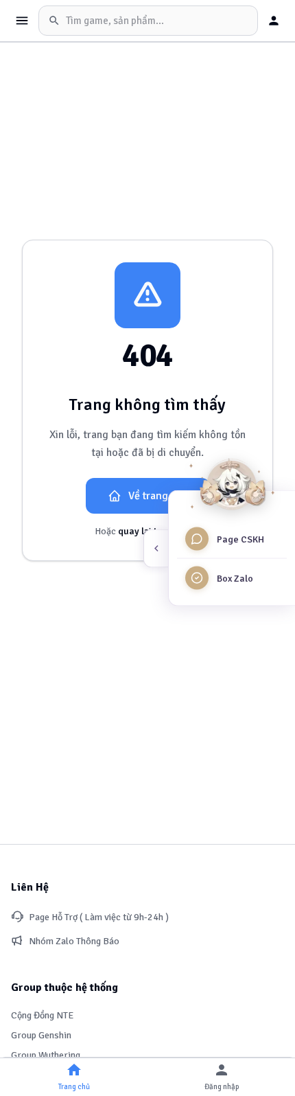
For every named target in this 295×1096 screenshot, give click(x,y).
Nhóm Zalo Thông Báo (74, 941)
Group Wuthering (45, 1055)
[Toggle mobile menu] (22, 21)
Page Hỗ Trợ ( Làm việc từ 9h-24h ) (99, 917)
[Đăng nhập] (273, 20)
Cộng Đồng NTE (42, 1015)
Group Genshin (41, 1035)
